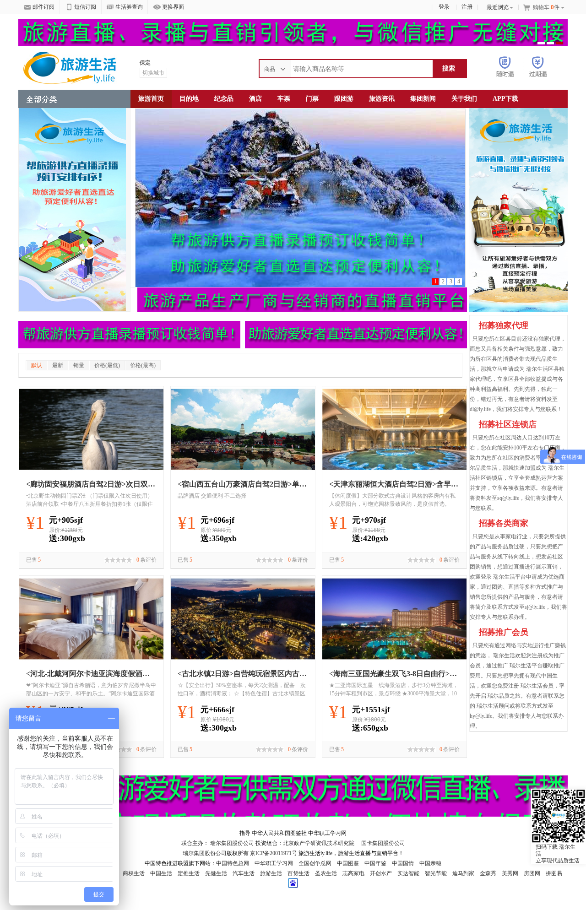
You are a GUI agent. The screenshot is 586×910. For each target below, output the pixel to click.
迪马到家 (463, 873)
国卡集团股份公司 (382, 843)
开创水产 (381, 873)
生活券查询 (129, 7)
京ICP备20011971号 (274, 853)
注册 (466, 7)
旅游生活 (271, 873)
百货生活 (298, 873)
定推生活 (189, 873)
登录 (444, 7)
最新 (57, 365)
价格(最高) (143, 365)
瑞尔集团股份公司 (232, 843)
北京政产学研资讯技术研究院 (318, 843)
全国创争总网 (314, 863)
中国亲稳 (430, 863)
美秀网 (510, 873)
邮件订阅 (43, 7)
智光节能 (436, 873)
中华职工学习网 (274, 863)
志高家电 (353, 873)
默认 (36, 365)
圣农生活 (326, 873)
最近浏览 (498, 7)
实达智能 (408, 873)
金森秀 (488, 873)
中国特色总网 (232, 863)
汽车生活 (244, 873)
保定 (145, 63)
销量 (78, 365)
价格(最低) (107, 365)
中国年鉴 (375, 863)
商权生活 (134, 873)
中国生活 (161, 873)
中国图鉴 (348, 863)
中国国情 (403, 863)
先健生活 (216, 873)
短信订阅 (85, 7)
